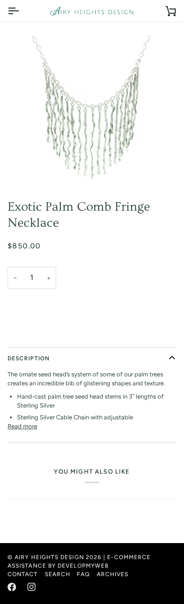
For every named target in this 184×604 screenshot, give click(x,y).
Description (29, 358)
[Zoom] (92, 106)
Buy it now (92, 334)
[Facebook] (12, 587)
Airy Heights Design (49, 557)
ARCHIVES (113, 574)
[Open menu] (22, 11)
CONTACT (23, 574)
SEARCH (57, 574)
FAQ (83, 574)
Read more (22, 426)
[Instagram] (31, 587)
